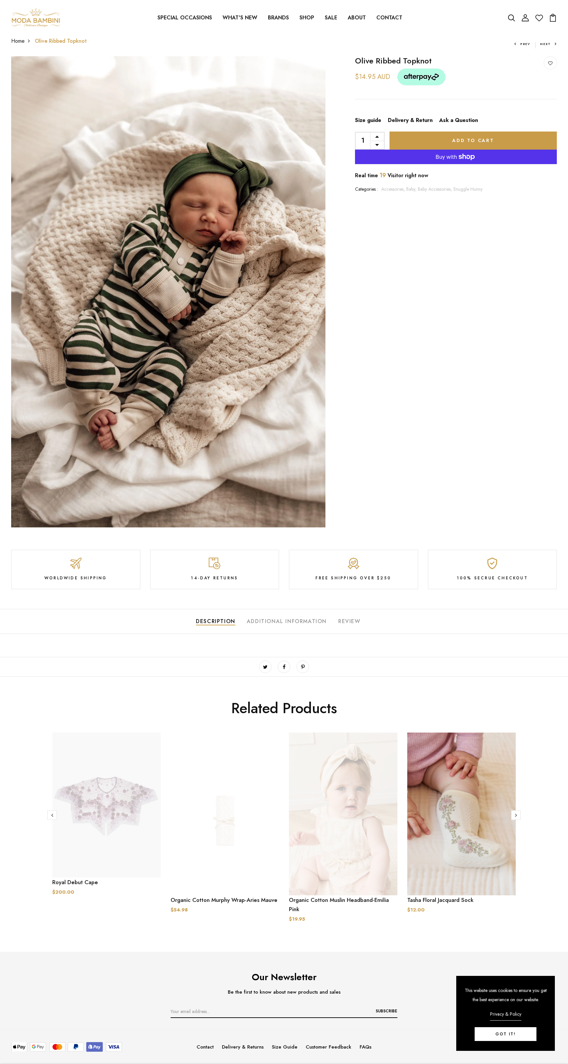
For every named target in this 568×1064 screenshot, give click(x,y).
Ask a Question (458, 120)
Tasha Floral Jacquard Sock (440, 900)
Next (545, 44)
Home (18, 41)
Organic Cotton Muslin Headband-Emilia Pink (339, 904)
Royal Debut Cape (75, 882)
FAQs (365, 1047)
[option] (106, 819)
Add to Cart (473, 140)
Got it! (505, 1034)
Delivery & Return (410, 120)
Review (349, 621)
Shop (306, 17)
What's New (240, 17)
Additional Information (287, 621)
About (357, 17)
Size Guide (284, 1047)
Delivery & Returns (243, 1047)
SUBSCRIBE (386, 1011)
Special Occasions (184, 17)
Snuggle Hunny (468, 189)
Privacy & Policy (505, 1014)
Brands (278, 17)
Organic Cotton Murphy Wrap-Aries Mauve (224, 900)
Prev (525, 44)
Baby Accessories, (435, 189)
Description (215, 621)
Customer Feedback (328, 1047)
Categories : (366, 189)
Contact (389, 17)
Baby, (412, 189)
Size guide (368, 120)
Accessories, (393, 189)
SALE (331, 17)
